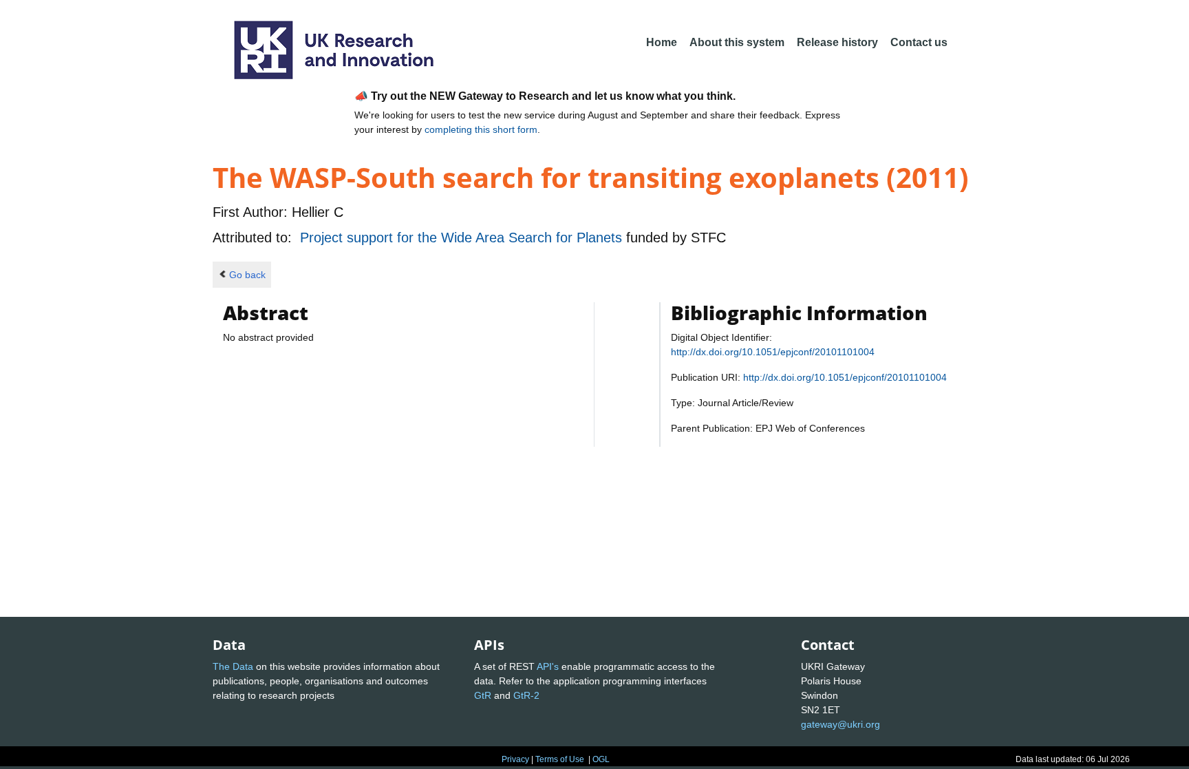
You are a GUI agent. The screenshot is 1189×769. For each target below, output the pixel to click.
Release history (837, 42)
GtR (482, 695)
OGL (601, 759)
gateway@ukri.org (840, 724)
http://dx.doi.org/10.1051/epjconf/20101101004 (773, 351)
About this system (736, 42)
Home (661, 42)
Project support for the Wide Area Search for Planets (463, 237)
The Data (233, 666)
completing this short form (481, 129)
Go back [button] (247, 274)
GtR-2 (526, 695)
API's (548, 666)
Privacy (515, 759)
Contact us (918, 42)
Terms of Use (559, 759)
